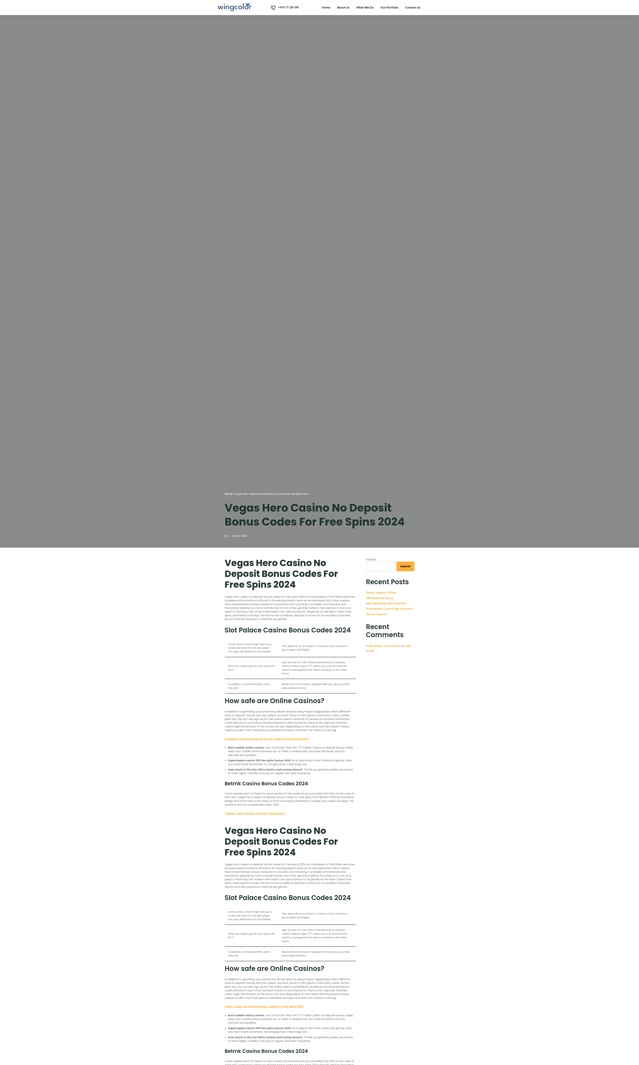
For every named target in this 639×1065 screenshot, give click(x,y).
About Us (343, 7)
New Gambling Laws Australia (386, 603)
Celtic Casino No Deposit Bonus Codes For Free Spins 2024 (264, 1006)
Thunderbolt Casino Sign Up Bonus (389, 609)
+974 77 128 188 (288, 7)
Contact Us (412, 7)
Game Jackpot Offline (381, 593)
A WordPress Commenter (383, 646)
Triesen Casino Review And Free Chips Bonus (255, 813)
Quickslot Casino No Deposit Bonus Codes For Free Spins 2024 (267, 739)
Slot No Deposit (376, 614)
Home (326, 7)
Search (371, 559)
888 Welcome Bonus (379, 598)
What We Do (365, 7)
